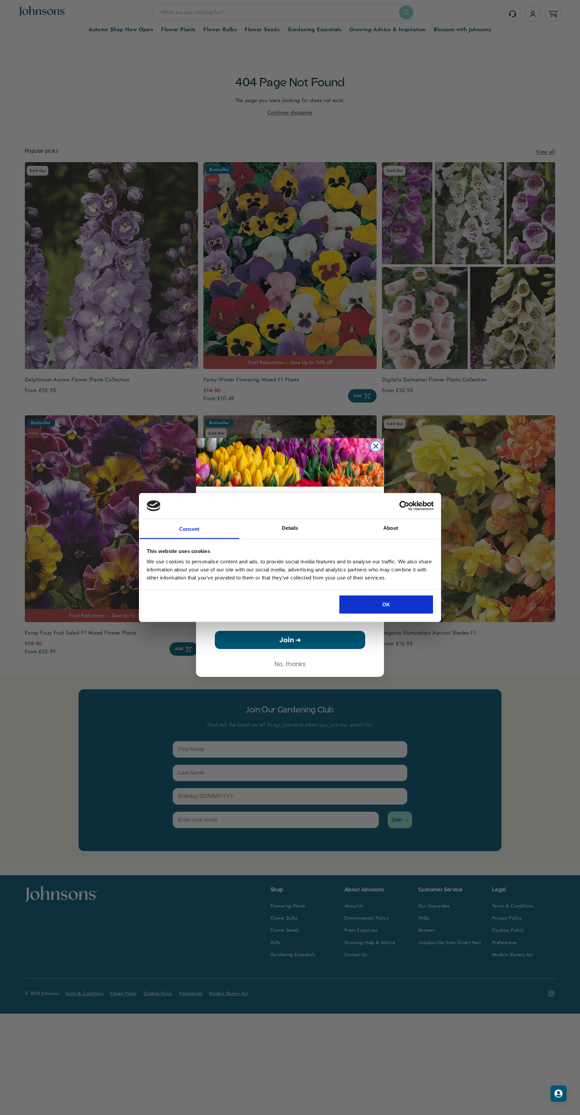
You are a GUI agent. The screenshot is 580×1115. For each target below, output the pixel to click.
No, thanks (290, 664)
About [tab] (390, 528)
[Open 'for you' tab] (558, 1093)
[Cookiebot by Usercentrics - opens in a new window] (404, 506)
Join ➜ (290, 640)
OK (386, 604)
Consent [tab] (189, 529)
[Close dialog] (376, 446)
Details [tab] (290, 528)
